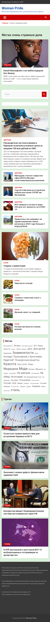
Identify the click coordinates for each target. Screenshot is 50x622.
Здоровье (7, 140)
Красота (7, 65)
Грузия (13, 349)
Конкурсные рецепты (27, 360)
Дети (29, 349)
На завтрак (23, 372)
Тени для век (15, 386)
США (14, 383)
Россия (7, 383)
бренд (43, 386)
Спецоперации (34, 383)
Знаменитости (23, 353)
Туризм (22, 386)
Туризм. (7, 399)
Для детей (39, 348)
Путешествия (35, 380)
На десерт (12, 373)
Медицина (10, 369)
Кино (36, 353)
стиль (15, 390)
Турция (28, 386)
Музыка (39, 369)
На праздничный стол (32, 377)
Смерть (26, 383)
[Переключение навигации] (5, 17)
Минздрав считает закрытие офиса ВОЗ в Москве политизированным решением (29, 178)
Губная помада (21, 349)
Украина (36, 386)
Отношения (24, 380)
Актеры (17, 345)
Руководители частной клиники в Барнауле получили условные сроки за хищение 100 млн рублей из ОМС (22, 146)
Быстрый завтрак (27, 346)
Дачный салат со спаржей (27, 312)
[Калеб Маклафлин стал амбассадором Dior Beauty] (25, 53)
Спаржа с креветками (14, 266)
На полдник (17, 376)
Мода (23, 369)
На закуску (35, 373)
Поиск (44, 94)
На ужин (14, 380)
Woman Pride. (13, 8)
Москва (31, 369)
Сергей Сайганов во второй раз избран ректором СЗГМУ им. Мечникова (30, 192)
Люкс (30, 364)
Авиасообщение (8, 346)
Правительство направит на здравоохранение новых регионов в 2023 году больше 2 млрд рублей (30, 222)
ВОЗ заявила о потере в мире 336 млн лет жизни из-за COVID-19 (30, 207)
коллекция (6, 390)
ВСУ (35, 346)
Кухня (5, 263)
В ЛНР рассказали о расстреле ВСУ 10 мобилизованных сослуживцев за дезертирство (22, 552)
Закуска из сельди (23, 283)
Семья (20, 383)
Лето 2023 (22, 364)
